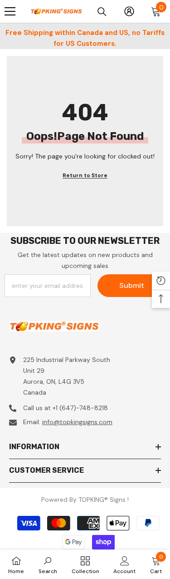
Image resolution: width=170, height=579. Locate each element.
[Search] (102, 11)
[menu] (10, 11)
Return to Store (85, 175)
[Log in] (129, 11)
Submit (131, 285)
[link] (48, 564)
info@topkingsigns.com (77, 422)
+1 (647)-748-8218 (80, 408)
